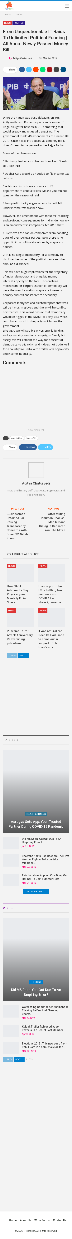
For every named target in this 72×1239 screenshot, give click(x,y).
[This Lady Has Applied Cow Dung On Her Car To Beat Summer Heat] (11, 880)
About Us (25, 1220)
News (7, 23)
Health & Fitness (36, 814)
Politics (18, 23)
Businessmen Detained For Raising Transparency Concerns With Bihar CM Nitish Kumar (17, 526)
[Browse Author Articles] (36, 470)
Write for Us (42, 1220)
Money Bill (31, 438)
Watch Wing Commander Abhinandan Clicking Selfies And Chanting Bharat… (45, 1010)
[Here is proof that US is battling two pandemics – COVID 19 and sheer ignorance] (51, 573)
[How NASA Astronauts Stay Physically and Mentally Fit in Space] (20, 573)
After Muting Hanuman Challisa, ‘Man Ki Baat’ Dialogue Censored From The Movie (52, 522)
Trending (36, 982)
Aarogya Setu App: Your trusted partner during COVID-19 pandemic (36, 824)
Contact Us (59, 1220)
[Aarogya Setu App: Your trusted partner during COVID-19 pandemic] (36, 791)
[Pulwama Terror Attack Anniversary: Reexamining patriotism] (20, 617)
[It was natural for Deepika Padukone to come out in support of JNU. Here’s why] (51, 617)
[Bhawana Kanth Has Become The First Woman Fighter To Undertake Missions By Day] (11, 860)
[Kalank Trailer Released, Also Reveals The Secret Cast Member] (11, 1031)
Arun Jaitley (16, 438)
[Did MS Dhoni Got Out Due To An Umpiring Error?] (11, 843)
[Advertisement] (36, 400)
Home (13, 1220)
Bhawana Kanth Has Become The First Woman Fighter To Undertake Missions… (45, 859)
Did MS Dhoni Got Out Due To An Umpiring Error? (36, 992)
